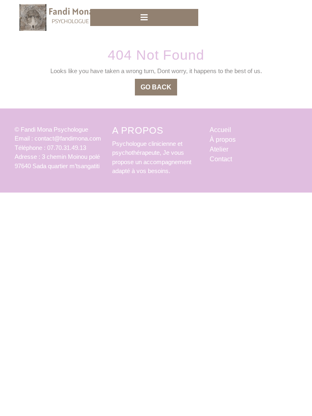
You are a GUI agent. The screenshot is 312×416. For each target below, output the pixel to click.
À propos (223, 139)
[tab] (144, 17)
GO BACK (159, 89)
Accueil (220, 129)
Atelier (219, 149)
